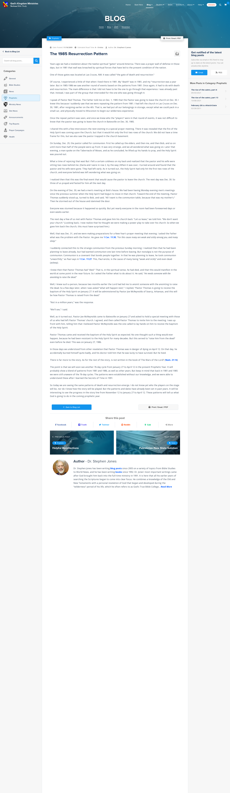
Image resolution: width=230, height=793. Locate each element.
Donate (211, 5)
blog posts (116, 468)
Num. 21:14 (171, 359)
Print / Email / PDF (159, 407)
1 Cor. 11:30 (110, 237)
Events (179, 4)
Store (170, 4)
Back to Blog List (12, 51)
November (126, 27)
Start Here (139, 4)
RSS (220, 72)
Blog (149, 4)
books (118, 471)
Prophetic (55, 38)
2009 (116, 27)
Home (128, 4)
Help (200, 4)
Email (200, 72)
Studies (159, 4)
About (190, 4)
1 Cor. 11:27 (85, 259)
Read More (166, 486)
